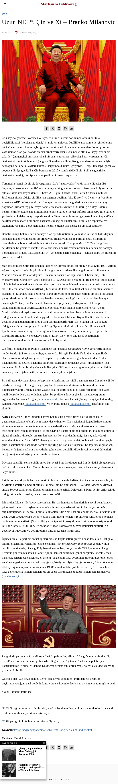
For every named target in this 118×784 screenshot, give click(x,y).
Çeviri (5, 14)
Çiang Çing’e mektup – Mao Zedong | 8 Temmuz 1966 (31, 751)
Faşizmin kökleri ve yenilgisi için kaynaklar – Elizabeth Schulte (30, 767)
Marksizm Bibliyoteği (28, 32)
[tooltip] (46, 128)
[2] (6, 454)
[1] (65, 147)
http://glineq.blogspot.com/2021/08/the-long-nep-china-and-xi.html (52, 729)
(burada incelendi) (48, 399)
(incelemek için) (11, 576)
